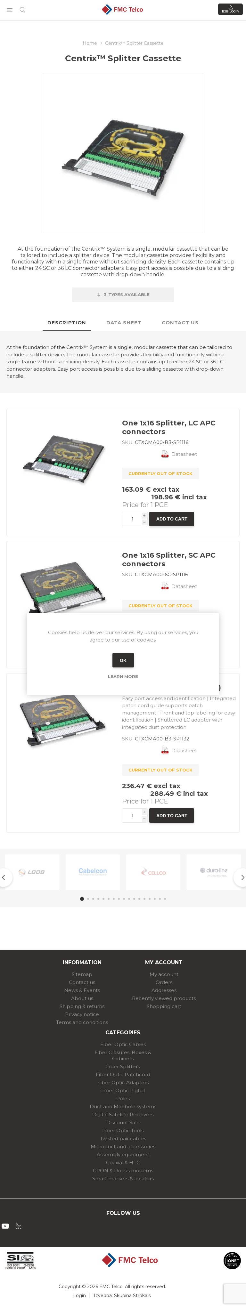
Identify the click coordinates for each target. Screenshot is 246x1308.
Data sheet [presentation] (124, 322)
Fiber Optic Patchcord (123, 1074)
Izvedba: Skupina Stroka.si (123, 1295)
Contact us (82, 982)
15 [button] (155, 899)
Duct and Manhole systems (123, 1106)
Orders (164, 982)
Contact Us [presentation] (180, 322)
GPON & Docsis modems (123, 1170)
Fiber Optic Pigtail (123, 1090)
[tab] (67, 323)
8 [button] (119, 899)
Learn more (123, 676)
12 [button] (139, 899)
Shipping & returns (82, 1006)
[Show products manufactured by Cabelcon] (93, 872)
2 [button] (88, 899)
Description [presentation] (66, 322)
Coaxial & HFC (123, 1162)
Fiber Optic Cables (123, 1044)
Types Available (127, 294)
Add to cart (171, 518)
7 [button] (114, 899)
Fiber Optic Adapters (123, 1082)
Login (79, 1295)
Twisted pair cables (123, 1138)
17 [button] (165, 899)
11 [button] (134, 899)
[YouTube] (5, 1226)
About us (82, 998)
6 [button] (109, 899)
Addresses (164, 990)
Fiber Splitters (123, 1066)
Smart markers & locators (123, 1178)
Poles (123, 1098)
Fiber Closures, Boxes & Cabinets (122, 1055)
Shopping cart (164, 1006)
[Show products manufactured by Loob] (32, 872)
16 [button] (160, 899)
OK (123, 660)
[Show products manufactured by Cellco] (153, 872)
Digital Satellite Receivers (122, 1114)
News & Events (82, 990)
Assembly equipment (123, 1154)
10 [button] (129, 899)
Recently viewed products (164, 998)
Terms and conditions (82, 1022)
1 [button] (82, 899)
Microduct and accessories (123, 1146)
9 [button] (124, 899)
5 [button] (103, 899)
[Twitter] (18, 1226)
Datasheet (184, 454)
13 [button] (144, 899)
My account (164, 974)
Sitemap (82, 974)
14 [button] (150, 899)
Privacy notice (82, 1014)
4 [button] (98, 899)
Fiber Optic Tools (123, 1130)
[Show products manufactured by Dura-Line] (214, 872)
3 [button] (93, 899)
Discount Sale (123, 1122)
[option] (32, 872)
